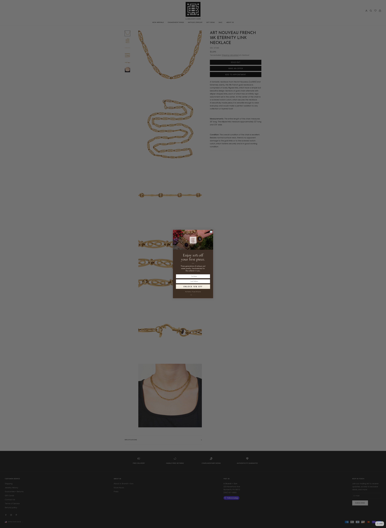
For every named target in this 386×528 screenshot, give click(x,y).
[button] (193, 293)
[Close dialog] (211, 232)
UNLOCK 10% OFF (193, 286)
